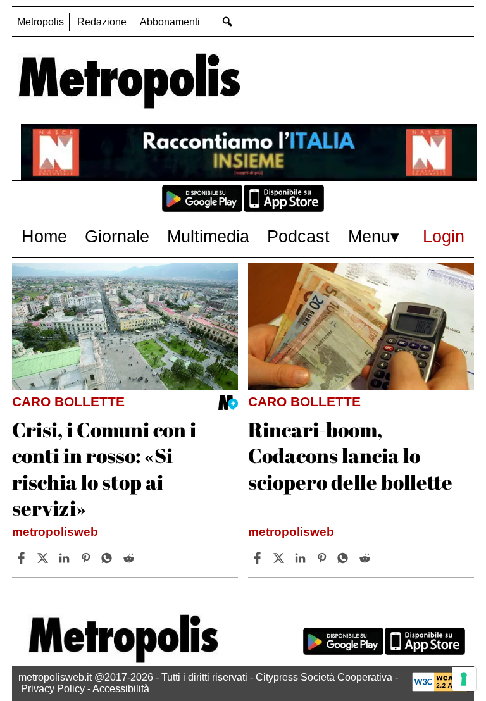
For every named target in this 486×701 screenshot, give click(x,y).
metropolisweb (55, 531)
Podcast (298, 236)
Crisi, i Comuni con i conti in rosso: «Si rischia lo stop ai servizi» (104, 469)
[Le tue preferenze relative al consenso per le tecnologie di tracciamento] (464, 679)
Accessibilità (120, 688)
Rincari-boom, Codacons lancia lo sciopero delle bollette (350, 455)
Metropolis (40, 21)
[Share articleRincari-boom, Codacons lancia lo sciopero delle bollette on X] (280, 558)
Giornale (117, 236)
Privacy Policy (53, 688)
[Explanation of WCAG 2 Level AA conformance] (440, 688)
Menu (369, 236)
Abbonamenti (170, 21)
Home (44, 236)
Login (443, 236)
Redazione (102, 21)
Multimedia (208, 236)
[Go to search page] (227, 21)
